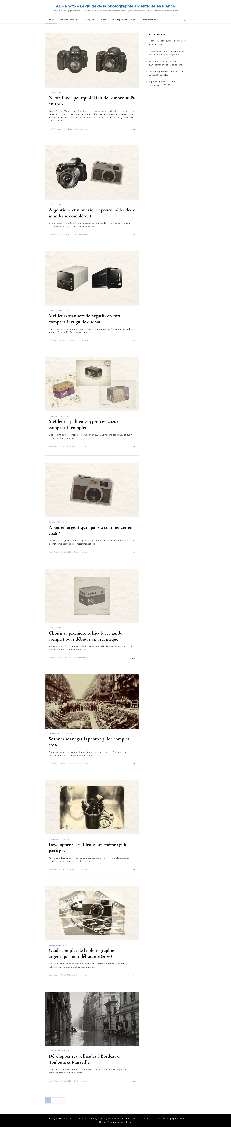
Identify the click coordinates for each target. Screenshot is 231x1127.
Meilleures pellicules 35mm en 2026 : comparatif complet (83, 424)
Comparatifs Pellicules (95, 20)
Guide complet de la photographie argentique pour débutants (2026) (81, 953)
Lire (133, 129)
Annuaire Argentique (70, 20)
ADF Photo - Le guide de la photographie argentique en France (94, 1118)
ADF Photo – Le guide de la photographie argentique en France (115, 6)
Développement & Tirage (123, 20)
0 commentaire (81, 129)
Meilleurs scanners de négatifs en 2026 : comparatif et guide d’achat (86, 319)
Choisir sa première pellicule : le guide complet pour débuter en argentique (85, 636)
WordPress (126, 1122)
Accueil (51, 20)
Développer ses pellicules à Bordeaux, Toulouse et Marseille (84, 1059)
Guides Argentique (149, 20)
